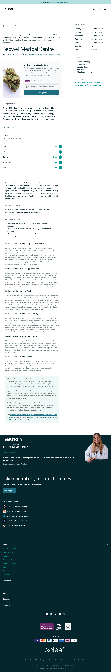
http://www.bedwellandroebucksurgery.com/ (42, 54)
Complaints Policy (66, 660)
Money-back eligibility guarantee (60, 2)
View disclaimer (9, 127)
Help (4, 567)
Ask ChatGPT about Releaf (17, 506)
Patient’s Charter (9, 563)
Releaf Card (7, 560)
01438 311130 (11, 54)
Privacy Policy (39, 660)
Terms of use (29, 660)
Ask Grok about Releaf (16, 526)
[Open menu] (105, 8)
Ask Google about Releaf (17, 521)
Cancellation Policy (80, 660)
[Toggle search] (93, 8)
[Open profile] (99, 8)
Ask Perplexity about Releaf (18, 516)
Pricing (5, 556)
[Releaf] (8, 9)
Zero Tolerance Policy (52, 660)
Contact (6, 574)
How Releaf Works (10, 549)
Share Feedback (9, 571)
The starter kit (8, 552)
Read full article (9, 452)
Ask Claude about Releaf (16, 511)
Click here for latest (9, 141)
